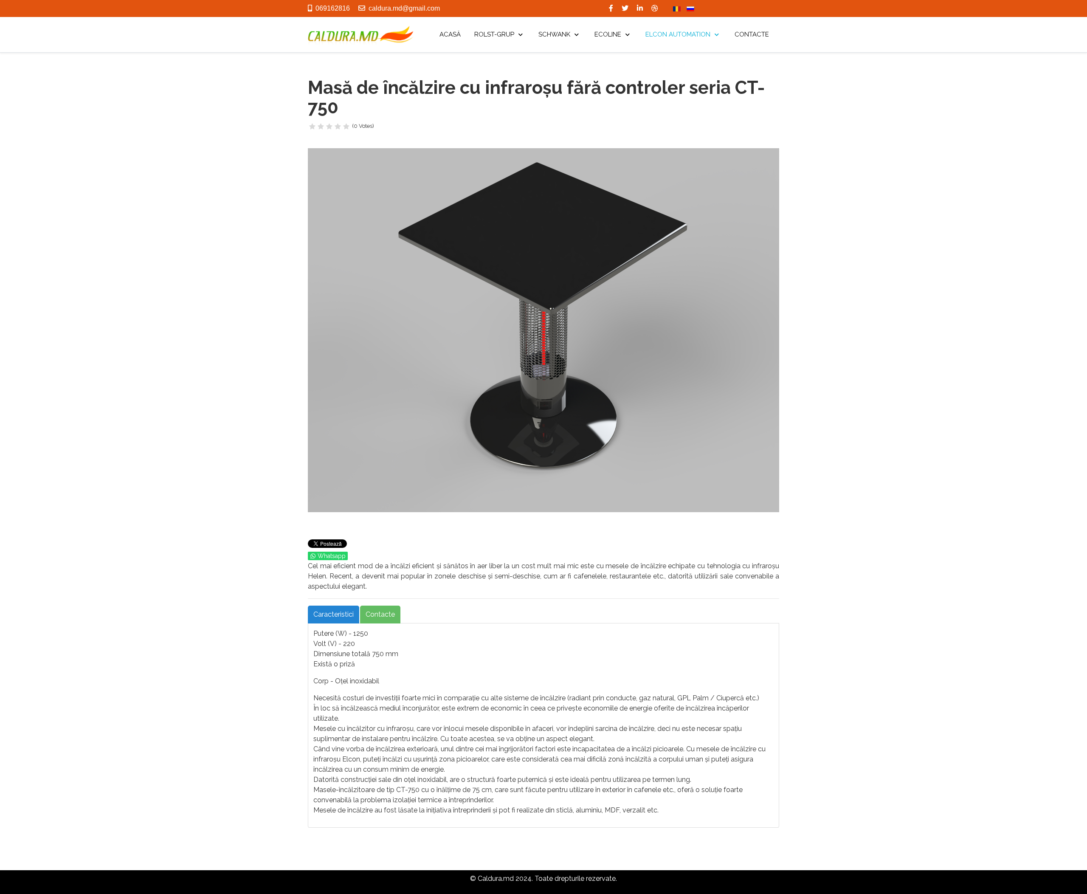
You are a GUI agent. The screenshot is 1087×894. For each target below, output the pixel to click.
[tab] (333, 614)
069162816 (332, 8)
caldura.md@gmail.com (404, 8)
